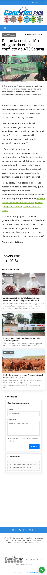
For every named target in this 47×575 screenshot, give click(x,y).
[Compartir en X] (11, 261)
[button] (33, 2)
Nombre (10, 409)
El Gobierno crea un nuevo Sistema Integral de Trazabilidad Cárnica (23, 376)
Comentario (11, 419)
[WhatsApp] (37, 2)
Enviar (34, 446)
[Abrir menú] (5, 28)
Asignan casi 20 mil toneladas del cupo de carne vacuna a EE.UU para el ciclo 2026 (21, 299)
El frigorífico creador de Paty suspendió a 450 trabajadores (21, 339)
